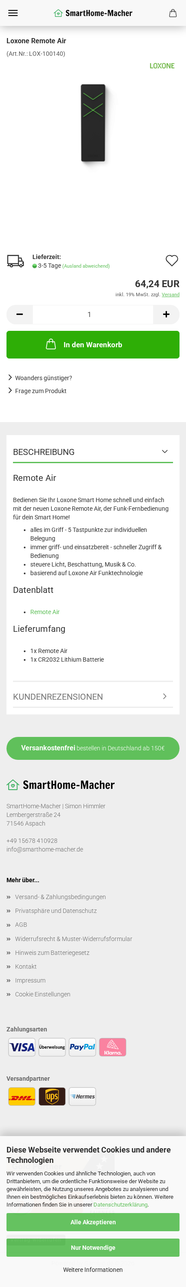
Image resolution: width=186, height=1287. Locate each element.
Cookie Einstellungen (43, 994)
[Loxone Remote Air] (93, 122)
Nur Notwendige (93, 1247)
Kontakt (26, 966)
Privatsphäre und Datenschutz (56, 910)
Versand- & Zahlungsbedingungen (60, 896)
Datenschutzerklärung (120, 1204)
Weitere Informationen (93, 1269)
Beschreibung (44, 452)
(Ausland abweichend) (86, 266)
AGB (21, 924)
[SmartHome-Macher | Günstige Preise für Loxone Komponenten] (93, 13)
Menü (13, 13)
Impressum (30, 980)
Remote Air (45, 611)
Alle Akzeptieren (93, 1222)
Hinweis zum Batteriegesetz (52, 952)
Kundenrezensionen (58, 697)
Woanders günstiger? (43, 378)
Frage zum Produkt (41, 390)
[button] (19, 314)
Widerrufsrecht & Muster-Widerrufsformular (73, 938)
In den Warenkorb (93, 344)
